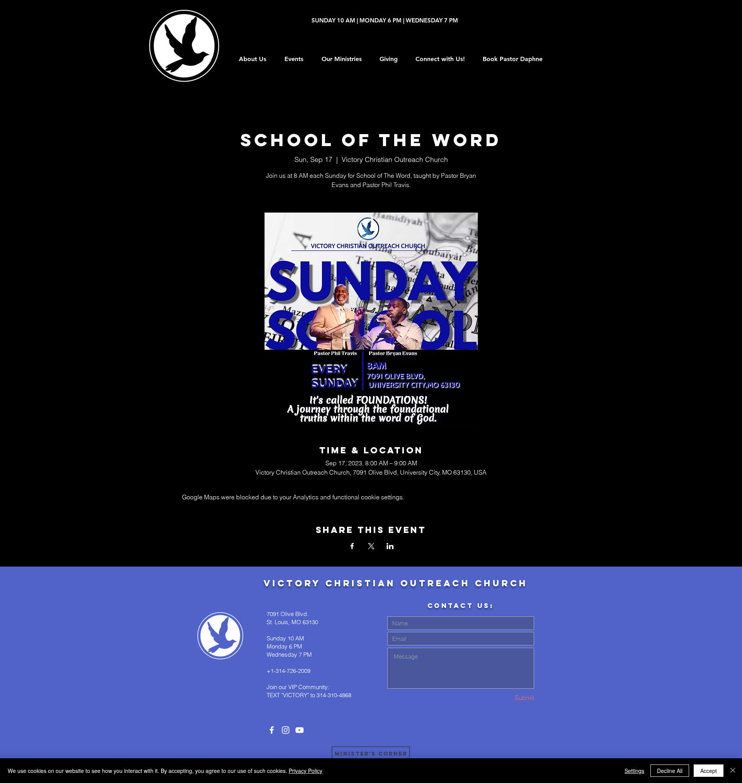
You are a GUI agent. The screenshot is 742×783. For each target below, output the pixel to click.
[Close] (732, 770)
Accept (708, 770)
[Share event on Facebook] (352, 546)
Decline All (669, 770)
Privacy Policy (305, 770)
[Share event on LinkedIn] (390, 546)
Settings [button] (634, 770)
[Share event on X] (371, 546)
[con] (272, 730)
